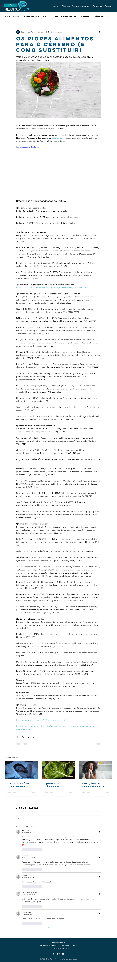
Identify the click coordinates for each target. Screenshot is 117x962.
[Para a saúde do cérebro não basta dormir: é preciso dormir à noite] (21, 770)
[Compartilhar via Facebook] (17, 737)
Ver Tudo (12, 16)
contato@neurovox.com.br (58, 948)
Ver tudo (109, 757)
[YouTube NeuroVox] (63, 953)
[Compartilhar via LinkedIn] (28, 737)
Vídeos (99, 16)
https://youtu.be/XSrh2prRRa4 (28, 147)
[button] (109, 16)
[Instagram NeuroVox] (58, 953)
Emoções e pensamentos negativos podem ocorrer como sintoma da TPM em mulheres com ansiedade (95, 785)
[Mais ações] (99, 32)
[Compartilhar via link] (34, 737)
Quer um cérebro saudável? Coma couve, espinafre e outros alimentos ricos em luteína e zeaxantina (56, 785)
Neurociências (35, 16)
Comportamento (63, 16)
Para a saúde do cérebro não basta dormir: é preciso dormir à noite (21, 785)
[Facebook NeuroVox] (53, 953)
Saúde (85, 16)
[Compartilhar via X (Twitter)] (23, 737)
